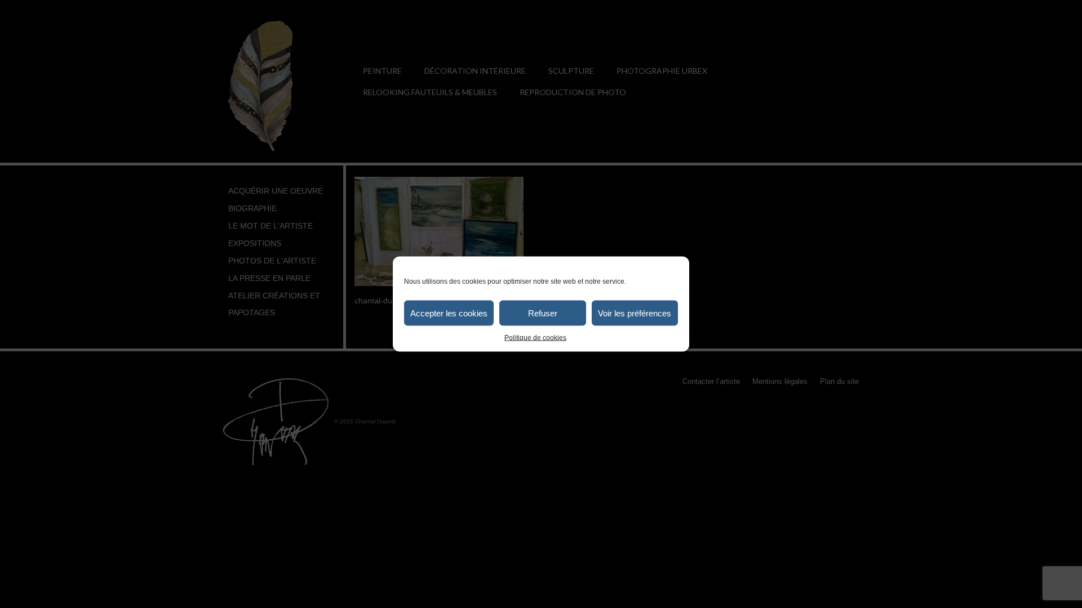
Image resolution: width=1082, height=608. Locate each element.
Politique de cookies (535, 338)
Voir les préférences (634, 313)
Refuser (542, 313)
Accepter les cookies (448, 313)
